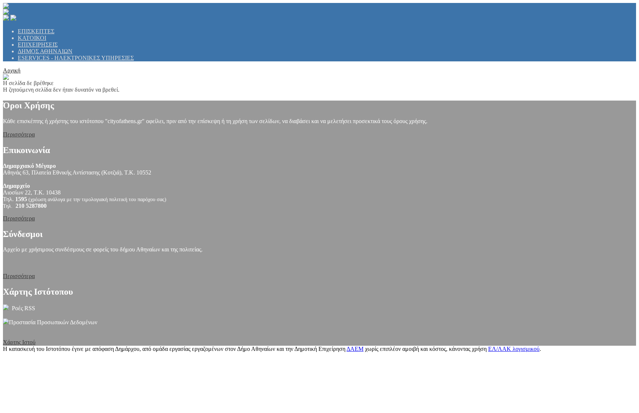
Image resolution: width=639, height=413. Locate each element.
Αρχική (11, 70)
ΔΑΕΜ (355, 349)
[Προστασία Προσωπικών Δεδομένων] (6, 322)
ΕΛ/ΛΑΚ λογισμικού (514, 349)
